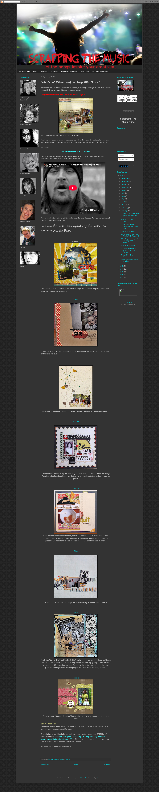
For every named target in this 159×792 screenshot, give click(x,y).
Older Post (106, 764)
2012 (122, 176)
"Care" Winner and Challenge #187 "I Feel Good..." (129, 226)
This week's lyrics (24, 71)
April (123, 202)
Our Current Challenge (69, 71)
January (125, 211)
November (125, 181)
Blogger (99, 778)
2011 (121, 266)
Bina (76, 551)
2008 (122, 275)
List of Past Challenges (100, 71)
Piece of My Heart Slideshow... (127, 256)
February (125, 208)
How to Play (54, 71)
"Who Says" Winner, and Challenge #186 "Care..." (129, 240)
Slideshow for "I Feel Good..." (128, 221)
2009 (122, 272)
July (123, 193)
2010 (122, 269)
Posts (122, 155)
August (124, 190)
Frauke (76, 299)
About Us (44, 71)
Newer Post (45, 764)
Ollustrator (83, 778)
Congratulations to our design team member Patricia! (129, 250)
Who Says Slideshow (128, 245)
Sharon (76, 421)
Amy (76, 613)
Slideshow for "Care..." (129, 231)
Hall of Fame (84, 71)
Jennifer (75, 678)
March (124, 205)
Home (35, 71)
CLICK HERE (128, 303)
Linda (76, 362)
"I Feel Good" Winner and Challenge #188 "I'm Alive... (130, 215)
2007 (122, 278)
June (123, 196)
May (123, 199)
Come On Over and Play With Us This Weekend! (130, 235)
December (125, 178)
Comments (124, 159)
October (125, 184)
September (126, 187)
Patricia (76, 489)
